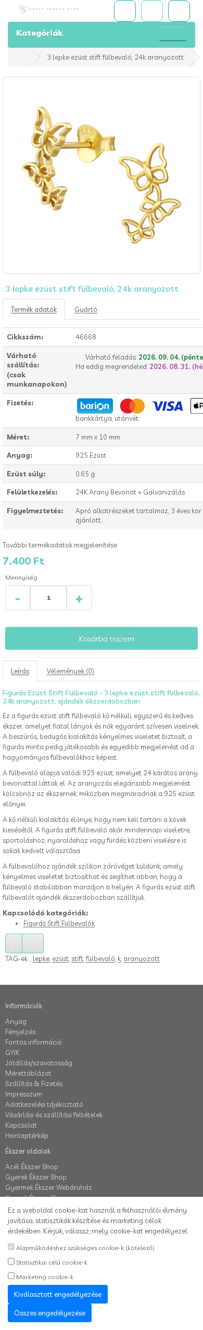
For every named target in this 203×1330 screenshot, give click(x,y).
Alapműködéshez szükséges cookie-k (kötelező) (85, 1248)
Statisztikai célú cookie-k (51, 1262)
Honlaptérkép (26, 1135)
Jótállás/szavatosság (38, 1063)
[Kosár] (152, 11)
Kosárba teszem (106, 638)
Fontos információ (33, 1042)
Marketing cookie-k (44, 1277)
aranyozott (141, 958)
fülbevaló (100, 958)
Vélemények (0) (70, 671)
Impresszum (23, 1094)
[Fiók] (179, 11)
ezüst (60, 958)
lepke (41, 958)
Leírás (20, 671)
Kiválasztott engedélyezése (58, 1294)
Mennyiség (21, 577)
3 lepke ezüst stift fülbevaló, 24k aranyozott (115, 57)
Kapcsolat (21, 1125)
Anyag (16, 1021)
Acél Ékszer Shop (31, 1166)
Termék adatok (34, 309)
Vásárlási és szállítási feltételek (54, 1114)
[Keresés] (125, 11)
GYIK (12, 1052)
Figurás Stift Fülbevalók (59, 923)
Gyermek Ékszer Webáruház (48, 1187)
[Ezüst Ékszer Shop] (56, 10)
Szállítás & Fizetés (33, 1083)
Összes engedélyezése (49, 1313)
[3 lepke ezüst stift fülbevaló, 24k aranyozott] (101, 175)
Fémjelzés (20, 1031)
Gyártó (85, 309)
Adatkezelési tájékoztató (44, 1104)
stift (77, 958)
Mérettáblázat (28, 1073)
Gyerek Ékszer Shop (36, 1177)
